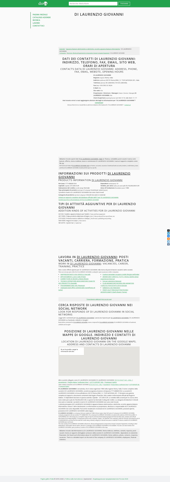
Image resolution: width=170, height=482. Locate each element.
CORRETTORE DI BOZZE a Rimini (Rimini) (74, 279)
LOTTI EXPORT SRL (96, 382)
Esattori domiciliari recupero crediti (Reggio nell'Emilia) (121, 274)
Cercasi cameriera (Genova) (112, 281)
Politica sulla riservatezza (73, 479)
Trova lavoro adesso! (99, 299)
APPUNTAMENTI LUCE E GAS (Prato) (73, 277)
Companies (62, 53)
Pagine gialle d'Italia (47, 479)
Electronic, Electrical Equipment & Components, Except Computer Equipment (88, 53)
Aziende (62, 49)
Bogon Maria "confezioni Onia (78, 382)
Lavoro (36, 23)
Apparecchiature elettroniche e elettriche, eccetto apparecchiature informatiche (93, 49)
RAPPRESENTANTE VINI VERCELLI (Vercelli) (75, 274)
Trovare (124, 3)
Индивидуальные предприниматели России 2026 (110, 479)
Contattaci (38, 26)
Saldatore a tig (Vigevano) (111, 288)
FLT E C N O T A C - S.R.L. (123, 380)
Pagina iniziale (40, 14)
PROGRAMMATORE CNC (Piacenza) (73, 285)
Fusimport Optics (111, 382)
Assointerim (62, 382)
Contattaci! (99, 103)
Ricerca (36, 20)
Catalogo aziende (42, 17)
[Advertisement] (42, 59)
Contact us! (127, 105)
